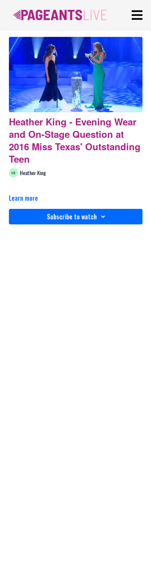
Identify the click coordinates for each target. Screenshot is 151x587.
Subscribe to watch (72, 216)
